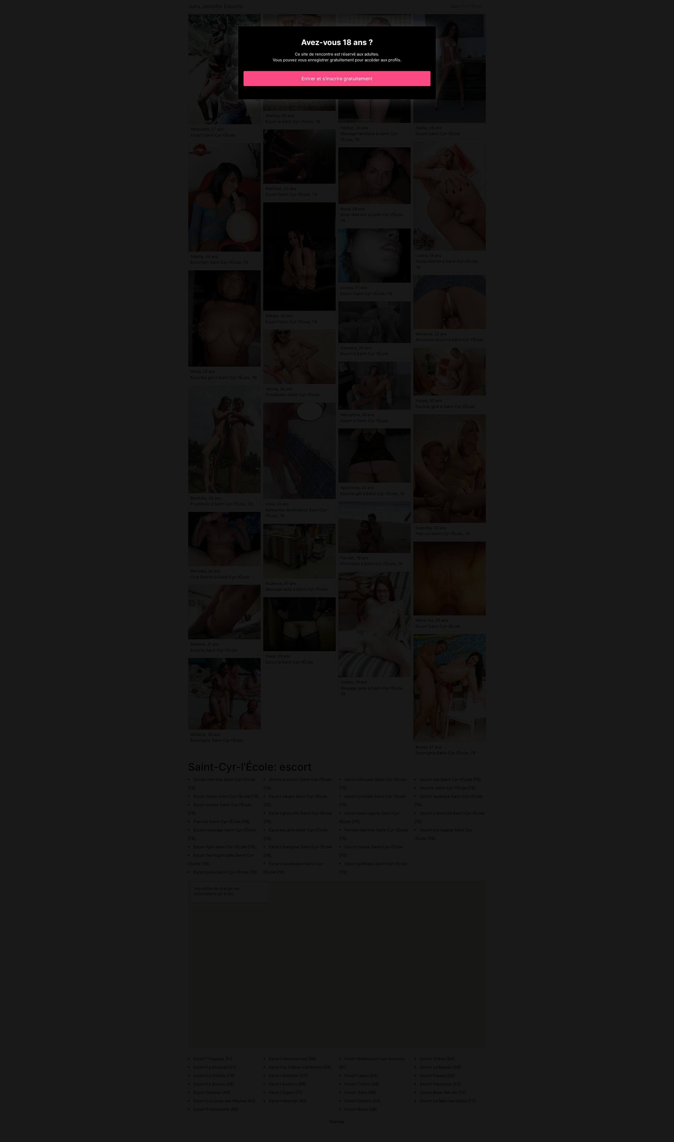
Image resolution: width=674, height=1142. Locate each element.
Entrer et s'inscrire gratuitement (337, 78)
